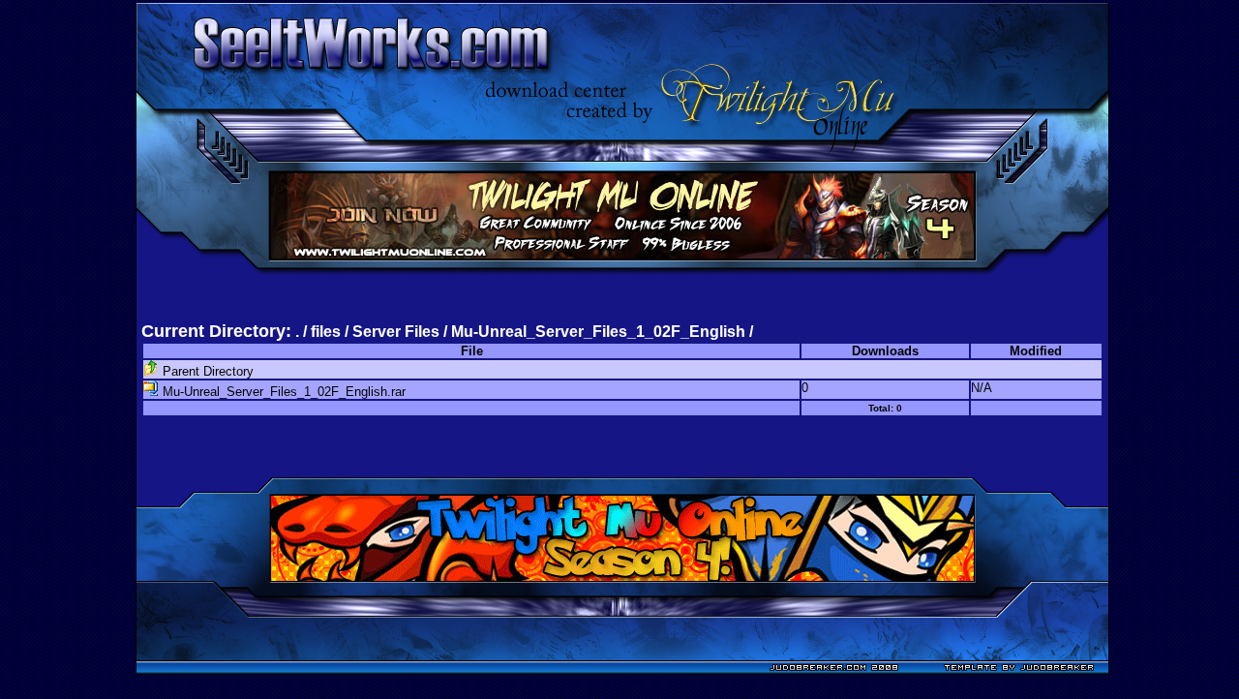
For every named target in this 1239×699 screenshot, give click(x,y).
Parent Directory (206, 371)
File (472, 351)
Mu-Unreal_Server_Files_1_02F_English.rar (282, 391)
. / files (320, 331)
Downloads (885, 351)
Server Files (395, 331)
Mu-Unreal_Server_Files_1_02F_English (598, 331)
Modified (1036, 351)
